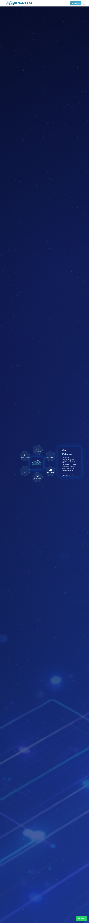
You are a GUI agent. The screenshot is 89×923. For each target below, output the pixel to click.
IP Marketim (76, 3)
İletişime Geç (67, 475)
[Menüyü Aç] (83, 3)
